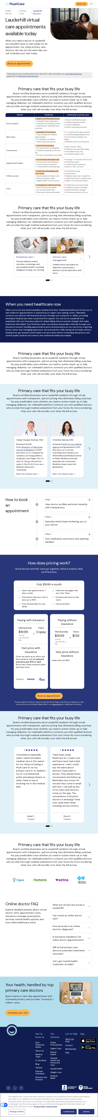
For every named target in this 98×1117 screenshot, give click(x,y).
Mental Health (53, 1053)
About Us (39, 1051)
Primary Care (23, 12)
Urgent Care (55, 1048)
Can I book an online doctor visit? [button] (67, 917)
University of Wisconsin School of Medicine (29, 448)
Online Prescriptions (56, 1043)
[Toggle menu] (91, 4)
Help (67, 1052)
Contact (69, 1045)
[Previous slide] (8, 257)
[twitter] (14, 1088)
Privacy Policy (40, 1106)
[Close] (94, 1097)
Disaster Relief (54, 1077)
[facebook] (20, 1088)
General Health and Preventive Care (55, 1061)
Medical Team (38, 1055)
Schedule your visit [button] (18, 1012)
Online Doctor (8, 12)
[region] (49, 1105)
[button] (68, 504)
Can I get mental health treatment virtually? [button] (65, 963)
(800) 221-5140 (70, 1040)
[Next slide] (90, 257)
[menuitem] (15, 3)
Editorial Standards (40, 1072)
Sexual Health (56, 1068)
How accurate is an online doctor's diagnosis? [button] (66, 928)
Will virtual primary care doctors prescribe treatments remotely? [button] (69, 950)
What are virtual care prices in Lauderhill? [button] (69, 906)
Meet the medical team (26, 474)
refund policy (57, 704)
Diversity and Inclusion (41, 1078)
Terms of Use (51, 1106)
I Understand (68, 1112)
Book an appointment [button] (19, 63)
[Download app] (88, 1041)
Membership (70, 1049)
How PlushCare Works (39, 1044)
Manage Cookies (17, 1112)
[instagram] (7, 1088)
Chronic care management (60, 259)
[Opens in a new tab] (30, 245)
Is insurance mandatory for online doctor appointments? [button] (68, 938)
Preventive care (24, 257)
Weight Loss (56, 1072)
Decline (86, 1112)
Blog (37, 1064)
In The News (40, 1060)
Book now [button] (81, 4)
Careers (38, 1067)
